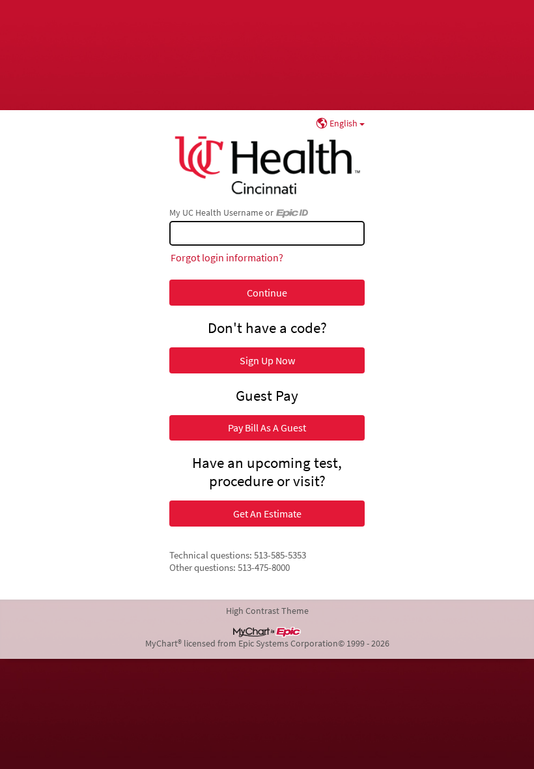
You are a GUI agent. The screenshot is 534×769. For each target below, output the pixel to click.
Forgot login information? (227, 257)
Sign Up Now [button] (267, 360)
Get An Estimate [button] (267, 513)
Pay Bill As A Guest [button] (267, 427)
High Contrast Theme (267, 611)
